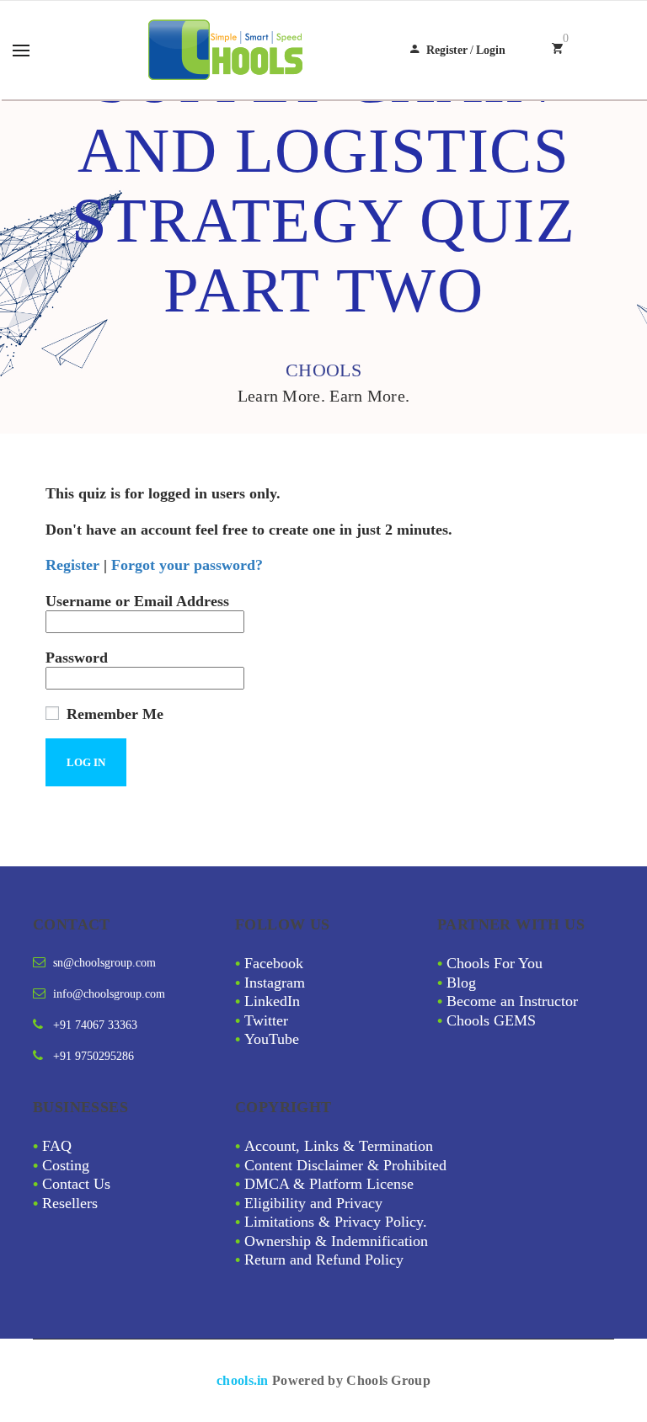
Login (490, 50)
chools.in (243, 1380)
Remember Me (112, 714)
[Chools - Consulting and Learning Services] (227, 50)
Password (76, 657)
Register (447, 50)
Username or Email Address (137, 601)
